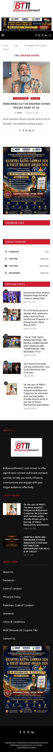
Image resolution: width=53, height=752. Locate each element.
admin (19, 112)
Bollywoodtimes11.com (16, 468)
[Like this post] (20, 130)
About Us (8, 572)
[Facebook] (36, 35)
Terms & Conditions (14, 621)
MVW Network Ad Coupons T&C (20, 630)
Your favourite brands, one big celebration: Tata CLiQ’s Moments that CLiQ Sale (36, 368)
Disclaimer (8, 580)
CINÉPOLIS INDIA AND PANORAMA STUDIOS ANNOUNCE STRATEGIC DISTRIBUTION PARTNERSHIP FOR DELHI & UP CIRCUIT (36, 544)
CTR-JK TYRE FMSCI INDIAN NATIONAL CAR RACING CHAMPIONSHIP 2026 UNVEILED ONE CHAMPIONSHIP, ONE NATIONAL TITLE (36, 344)
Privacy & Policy (11, 597)
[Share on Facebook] (23, 130)
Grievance (8, 613)
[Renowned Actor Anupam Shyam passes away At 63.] (26, 77)
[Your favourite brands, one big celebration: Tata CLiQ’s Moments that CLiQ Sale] (12, 368)
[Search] (50, 35)
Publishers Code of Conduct (18, 605)
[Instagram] (42, 35)
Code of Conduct (12, 588)
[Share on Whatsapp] (33, 130)
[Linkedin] (46, 35)
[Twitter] (39, 35)
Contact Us (9, 638)
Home (5, 45)
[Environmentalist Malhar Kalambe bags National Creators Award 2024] (12, 297)
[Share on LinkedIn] (30, 130)
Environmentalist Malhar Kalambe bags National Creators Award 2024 (36, 295)
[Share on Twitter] (27, 130)
